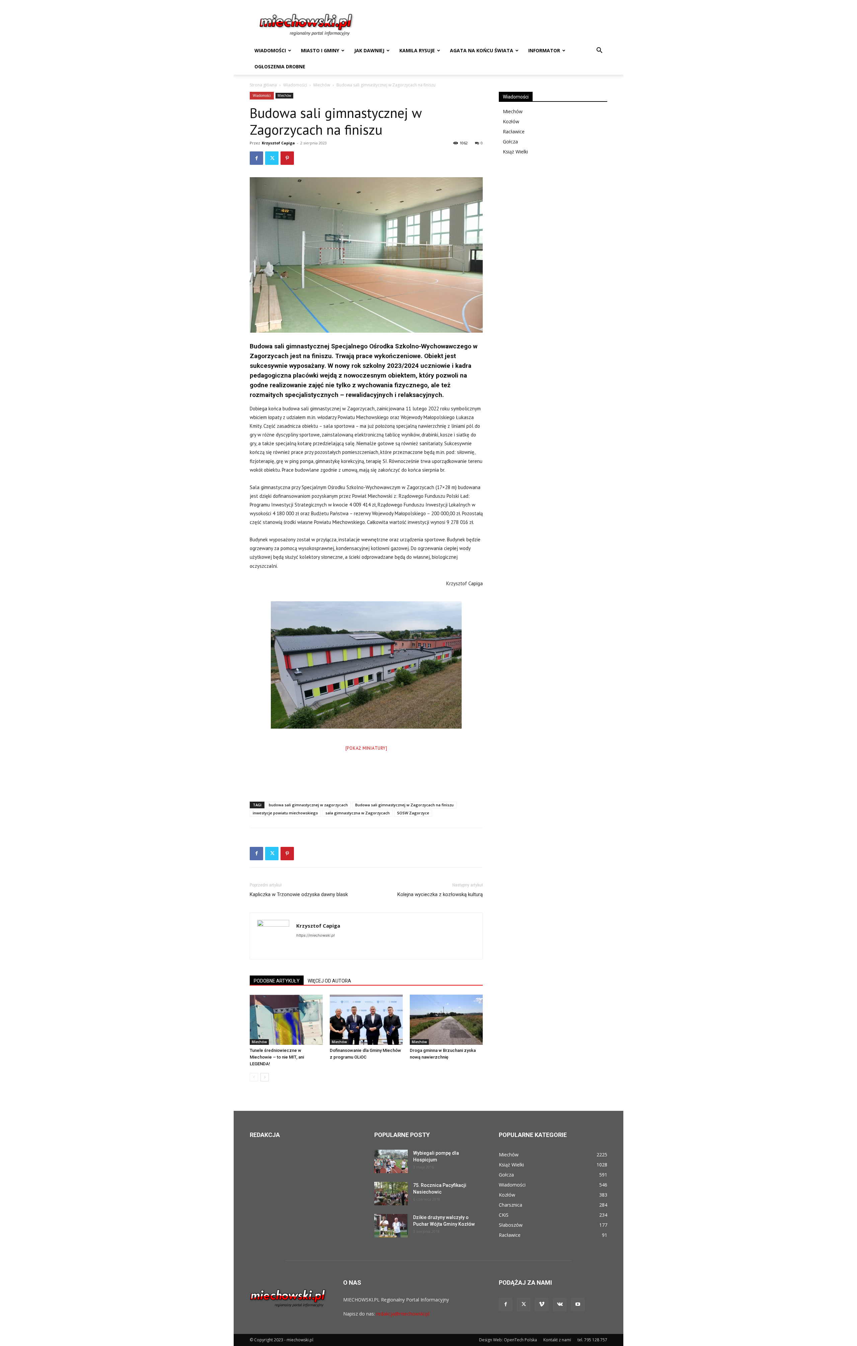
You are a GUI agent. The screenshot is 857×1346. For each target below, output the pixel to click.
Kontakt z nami (557, 1340)
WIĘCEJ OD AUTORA (329, 981)
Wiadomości (270, 50)
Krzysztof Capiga (278, 142)
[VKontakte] (559, 1304)
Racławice (514, 131)
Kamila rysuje (417, 50)
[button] (599, 51)
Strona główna (263, 85)
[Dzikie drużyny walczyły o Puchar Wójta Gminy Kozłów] (391, 1225)
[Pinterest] (287, 158)
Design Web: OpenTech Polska (508, 1340)
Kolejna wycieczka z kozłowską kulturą (440, 894)
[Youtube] (578, 1304)
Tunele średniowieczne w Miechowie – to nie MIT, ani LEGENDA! (277, 1057)
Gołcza (510, 141)
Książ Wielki (515, 151)
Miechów (321, 85)
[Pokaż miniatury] (366, 748)
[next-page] (264, 1077)
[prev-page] (254, 1077)
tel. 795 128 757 (592, 1340)
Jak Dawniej (369, 50)
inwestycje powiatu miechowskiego (285, 812)
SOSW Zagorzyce (413, 812)
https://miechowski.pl (315, 935)
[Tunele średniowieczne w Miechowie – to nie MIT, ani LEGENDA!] (286, 1020)
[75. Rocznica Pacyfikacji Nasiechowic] (391, 1193)
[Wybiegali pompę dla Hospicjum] (391, 1161)
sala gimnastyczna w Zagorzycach (357, 812)
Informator (544, 50)
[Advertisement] (366, 779)
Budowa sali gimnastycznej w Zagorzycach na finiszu (404, 804)
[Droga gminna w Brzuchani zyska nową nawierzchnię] (446, 1020)
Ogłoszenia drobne (279, 66)
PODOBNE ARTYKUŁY (277, 981)
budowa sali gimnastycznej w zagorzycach (308, 804)
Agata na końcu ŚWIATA (481, 50)
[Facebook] (256, 158)
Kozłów (511, 121)
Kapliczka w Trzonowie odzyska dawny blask (299, 894)
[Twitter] (272, 158)
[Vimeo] (541, 1304)
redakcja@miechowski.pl (402, 1313)
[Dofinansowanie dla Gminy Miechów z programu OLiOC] (366, 1020)
